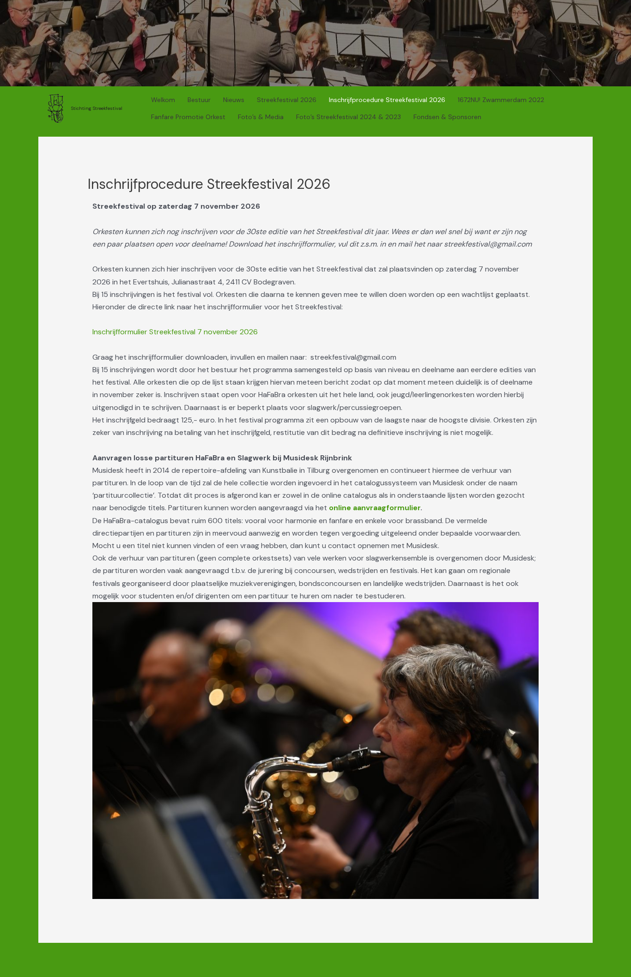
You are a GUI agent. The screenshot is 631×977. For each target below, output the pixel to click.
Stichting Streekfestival (96, 108)
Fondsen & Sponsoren (447, 117)
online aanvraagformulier (374, 508)
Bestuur (199, 100)
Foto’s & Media (261, 117)
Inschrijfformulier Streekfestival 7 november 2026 (175, 332)
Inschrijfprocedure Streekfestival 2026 (387, 100)
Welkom (163, 100)
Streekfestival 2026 (286, 100)
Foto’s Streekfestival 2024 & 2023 (348, 117)
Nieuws (233, 100)
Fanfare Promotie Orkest (188, 117)
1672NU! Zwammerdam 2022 (501, 100)
